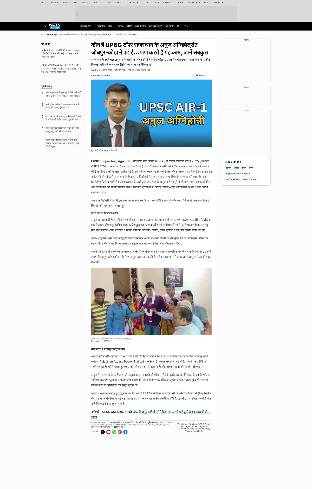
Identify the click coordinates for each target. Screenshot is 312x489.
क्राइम (120, 26)
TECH (145, 2)
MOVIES (85, 2)
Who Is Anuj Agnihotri (187, 424)
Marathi (219, 2)
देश (178, 26)
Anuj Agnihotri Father (194, 431)
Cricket (97, 2)
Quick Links (232, 161)
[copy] (210, 75)
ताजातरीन (101, 26)
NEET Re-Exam (233, 179)
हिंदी (75, 2)
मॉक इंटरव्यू (116, 393)
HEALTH (134, 2)
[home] (55, 25)
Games (155, 2)
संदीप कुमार (107, 70)
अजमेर (236, 168)
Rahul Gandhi (249, 179)
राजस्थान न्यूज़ (119, 70)
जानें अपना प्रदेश (156, 26)
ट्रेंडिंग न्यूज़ (46, 86)
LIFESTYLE (120, 2)
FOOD (108, 2)
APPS (181, 2)
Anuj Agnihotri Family (199, 428)
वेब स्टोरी (170, 26)
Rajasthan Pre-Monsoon (238, 173)
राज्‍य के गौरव (140, 26)
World (55, 2)
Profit (66, 2)
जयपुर (251, 168)
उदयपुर (228, 168)
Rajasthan (194, 2)
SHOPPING (168, 2)
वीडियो (129, 26)
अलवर (243, 168)
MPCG (207, 2)
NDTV (44, 2)
